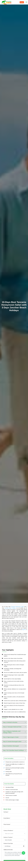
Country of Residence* (8, 830)
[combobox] (14, 833)
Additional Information (8, 849)
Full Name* (6, 812)
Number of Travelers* (8, 837)
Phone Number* (7, 824)
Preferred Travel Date (8, 843)
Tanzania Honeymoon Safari (17, 606)
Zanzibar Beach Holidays (10, 608)
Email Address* (7, 818)
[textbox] (14, 833)
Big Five (24, 629)
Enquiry (21, 2)
